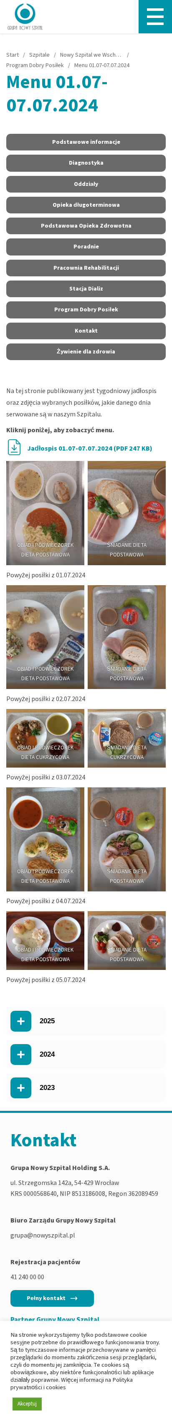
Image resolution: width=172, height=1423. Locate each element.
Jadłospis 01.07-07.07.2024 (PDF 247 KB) (89, 448)
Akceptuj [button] (27, 1404)
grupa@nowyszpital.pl (42, 1235)
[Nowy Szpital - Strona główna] (25, 16)
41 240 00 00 (27, 1277)
